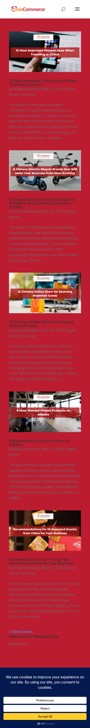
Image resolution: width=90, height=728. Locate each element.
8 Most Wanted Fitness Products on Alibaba (39, 443)
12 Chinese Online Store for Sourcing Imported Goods (41, 324)
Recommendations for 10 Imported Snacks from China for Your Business (41, 561)
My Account (18, 644)
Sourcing (28, 94)
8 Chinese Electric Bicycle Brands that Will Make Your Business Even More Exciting (42, 203)
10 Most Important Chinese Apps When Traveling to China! (43, 82)
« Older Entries (21, 632)
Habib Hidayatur (27, 89)
